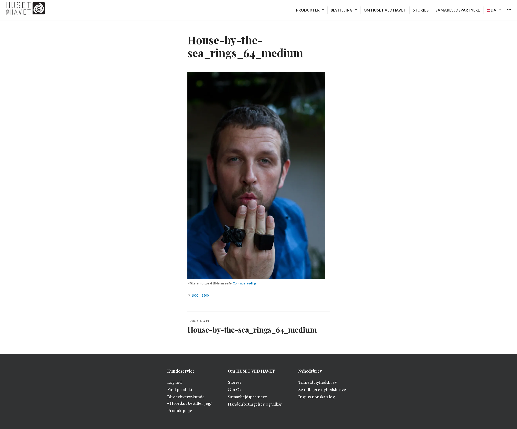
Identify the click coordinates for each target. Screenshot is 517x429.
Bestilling (342, 10)
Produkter (307, 10)
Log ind (174, 382)
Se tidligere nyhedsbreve (322, 390)
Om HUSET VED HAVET (385, 10)
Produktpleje (179, 411)
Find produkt (179, 390)
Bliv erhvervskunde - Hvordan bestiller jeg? (189, 400)
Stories (421, 10)
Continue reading (244, 283)
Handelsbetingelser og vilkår (255, 404)
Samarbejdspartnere (457, 10)
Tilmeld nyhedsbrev (317, 382)
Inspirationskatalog (316, 397)
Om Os (234, 390)
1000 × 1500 (200, 295)
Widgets (509, 12)
